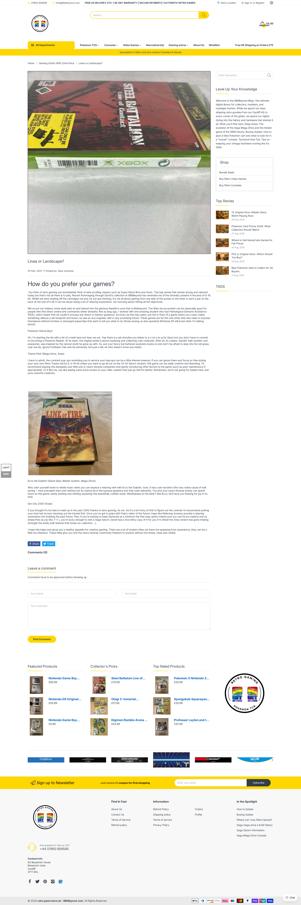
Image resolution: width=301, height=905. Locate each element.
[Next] (28, 760)
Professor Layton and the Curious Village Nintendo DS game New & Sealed (192, 720)
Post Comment (42, 639)
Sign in (249, 2)
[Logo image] (46, 760)
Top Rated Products (169, 666)
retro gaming (50, 292)
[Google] (60, 881)
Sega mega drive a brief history (255, 824)
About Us (116, 809)
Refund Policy (161, 809)
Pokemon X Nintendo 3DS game (192, 678)
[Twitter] (37, 881)
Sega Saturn (102, 519)
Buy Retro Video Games (232, 178)
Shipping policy (162, 814)
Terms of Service (120, 819)
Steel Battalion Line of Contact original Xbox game (126, 678)
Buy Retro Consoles (230, 185)
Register (260, 2)
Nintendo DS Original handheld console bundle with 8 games (66, 699)
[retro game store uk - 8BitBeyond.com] (40, 23)
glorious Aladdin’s (109, 308)
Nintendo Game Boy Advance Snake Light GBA (64, 720)
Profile (198, 814)
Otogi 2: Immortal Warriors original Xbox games (127, 699)
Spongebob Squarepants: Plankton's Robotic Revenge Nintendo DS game (192, 699)
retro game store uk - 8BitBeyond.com (60, 900)
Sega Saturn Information (250, 830)
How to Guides (245, 809)
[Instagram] (53, 881)
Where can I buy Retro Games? (254, 819)
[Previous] (272, 760)
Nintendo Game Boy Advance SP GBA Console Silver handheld (66, 678)
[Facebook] (30, 881)
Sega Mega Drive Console (251, 835)
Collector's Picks (103, 666)
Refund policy (119, 824)
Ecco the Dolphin (131, 487)
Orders (199, 809)
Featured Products (42, 666)
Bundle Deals (226, 172)
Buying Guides (245, 814)
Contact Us (117, 814)
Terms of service (162, 819)
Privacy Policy (161, 824)
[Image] (244, 693)
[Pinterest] (45, 881)
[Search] (204, 15)
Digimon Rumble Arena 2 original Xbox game (129, 720)
